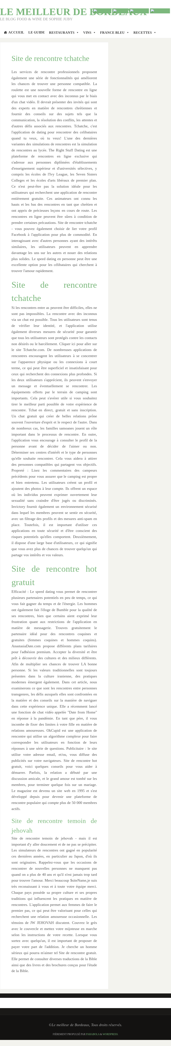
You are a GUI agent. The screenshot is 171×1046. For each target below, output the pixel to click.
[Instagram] (160, 10)
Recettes (142, 32)
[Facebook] (139, 10)
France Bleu (112, 32)
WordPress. (110, 1034)
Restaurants (61, 32)
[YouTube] (102, 10)
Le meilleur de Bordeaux (73, 11)
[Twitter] (120, 10)
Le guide (36, 32)
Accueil (16, 32)
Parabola (92, 1034)
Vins (87, 32)
